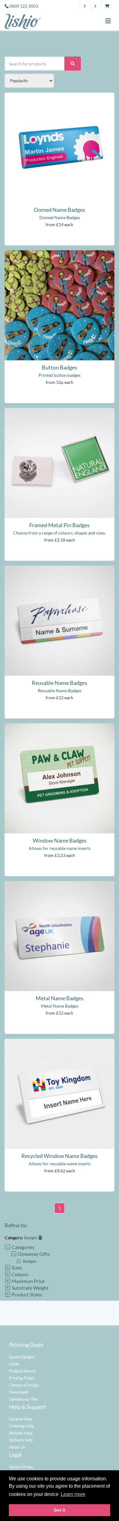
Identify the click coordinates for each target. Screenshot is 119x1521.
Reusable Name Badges (59, 682)
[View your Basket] (109, 6)
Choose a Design (23, 1385)
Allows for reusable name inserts (60, 848)
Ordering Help (21, 1426)
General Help (20, 1418)
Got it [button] (59, 1510)
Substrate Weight (30, 1288)
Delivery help (20, 1440)
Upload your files (23, 1399)
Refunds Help (20, 1433)
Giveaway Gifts (33, 1254)
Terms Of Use (21, 1466)
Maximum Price (28, 1281)
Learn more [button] (73, 1494)
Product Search (22, 1371)
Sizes (16, 1267)
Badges (31, 1237)
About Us (17, 1447)
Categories (22, 1247)
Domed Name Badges (59, 209)
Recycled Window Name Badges (59, 1155)
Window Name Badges (60, 840)
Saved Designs (22, 1356)
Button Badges (59, 367)
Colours (19, 1274)
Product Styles (26, 1294)
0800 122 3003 (23, 6)
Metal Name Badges (60, 998)
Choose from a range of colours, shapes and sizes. (59, 532)
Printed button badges (59, 375)
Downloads (19, 1392)
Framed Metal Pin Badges (59, 525)
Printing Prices (21, 1378)
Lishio (14, 1363)
